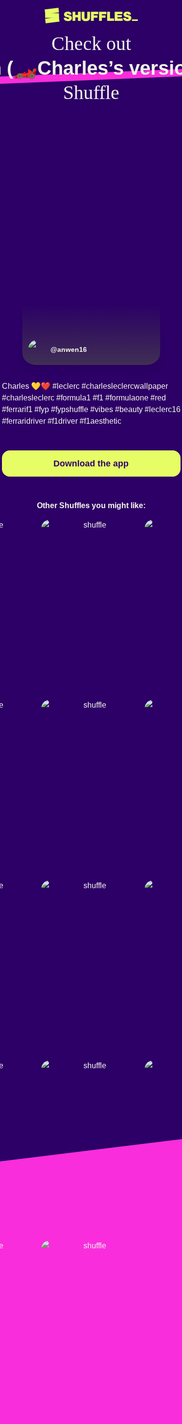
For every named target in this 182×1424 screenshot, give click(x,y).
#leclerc (66, 386)
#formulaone (127, 398)
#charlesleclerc (28, 398)
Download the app (91, 463)
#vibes (101, 409)
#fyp (41, 409)
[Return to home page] (91, 16)
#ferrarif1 (17, 409)
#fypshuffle (69, 409)
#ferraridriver (24, 421)
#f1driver (63, 421)
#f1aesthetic (100, 421)
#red (158, 398)
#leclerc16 (163, 409)
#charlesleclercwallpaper (125, 386)
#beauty (129, 409)
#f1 (98, 398)
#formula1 (73, 398)
